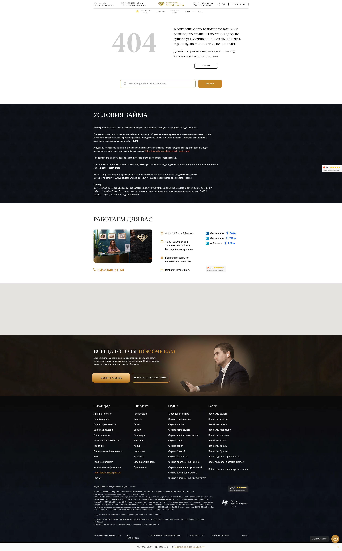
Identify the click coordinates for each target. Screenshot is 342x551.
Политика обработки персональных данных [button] (164, 535)
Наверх (244, 535)
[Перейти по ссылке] (96, 4)
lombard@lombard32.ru (177, 269)
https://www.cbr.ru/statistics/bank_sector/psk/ (167, 151)
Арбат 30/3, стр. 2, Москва (179, 233)
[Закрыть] (337, 547)
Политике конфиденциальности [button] (189, 547)
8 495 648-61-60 (111, 270)
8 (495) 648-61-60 (205, 3)
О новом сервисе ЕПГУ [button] (196, 535)
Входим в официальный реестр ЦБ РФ (239, 503)
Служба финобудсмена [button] (220, 535)
